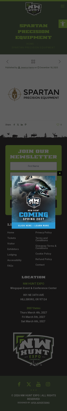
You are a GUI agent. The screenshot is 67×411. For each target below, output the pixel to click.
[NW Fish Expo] (33, 202)
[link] (33, 202)
